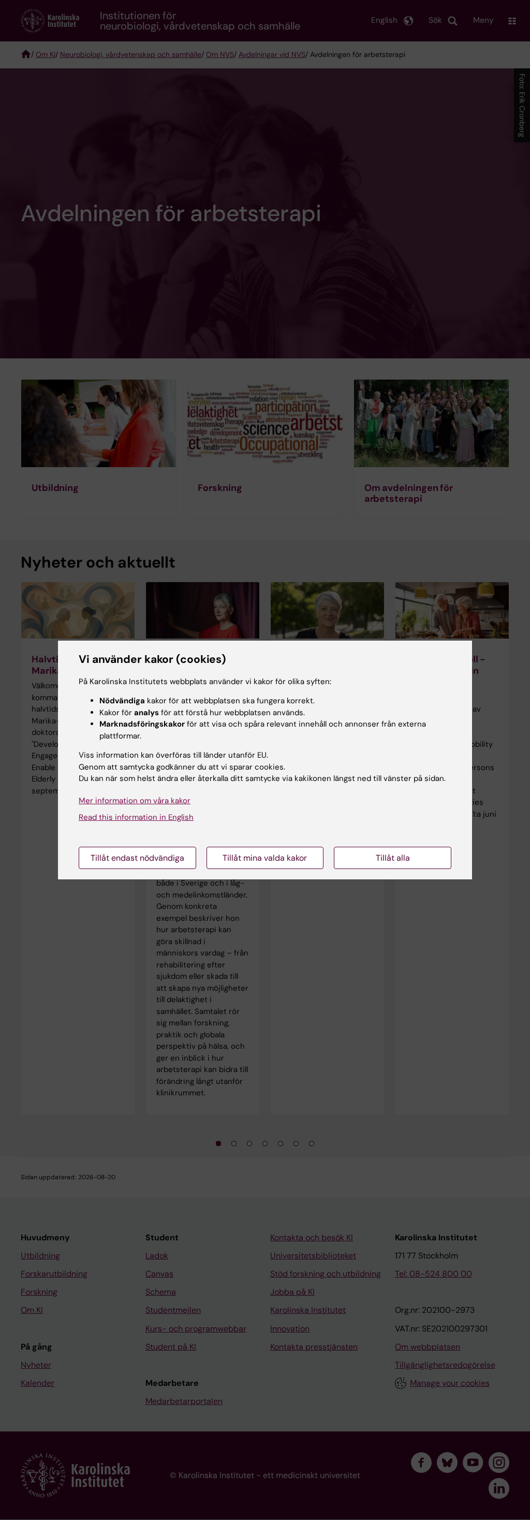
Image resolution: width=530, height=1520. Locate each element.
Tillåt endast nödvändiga (137, 857)
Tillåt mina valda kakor (265, 857)
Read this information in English (136, 817)
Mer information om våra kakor (134, 800)
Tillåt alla (393, 857)
